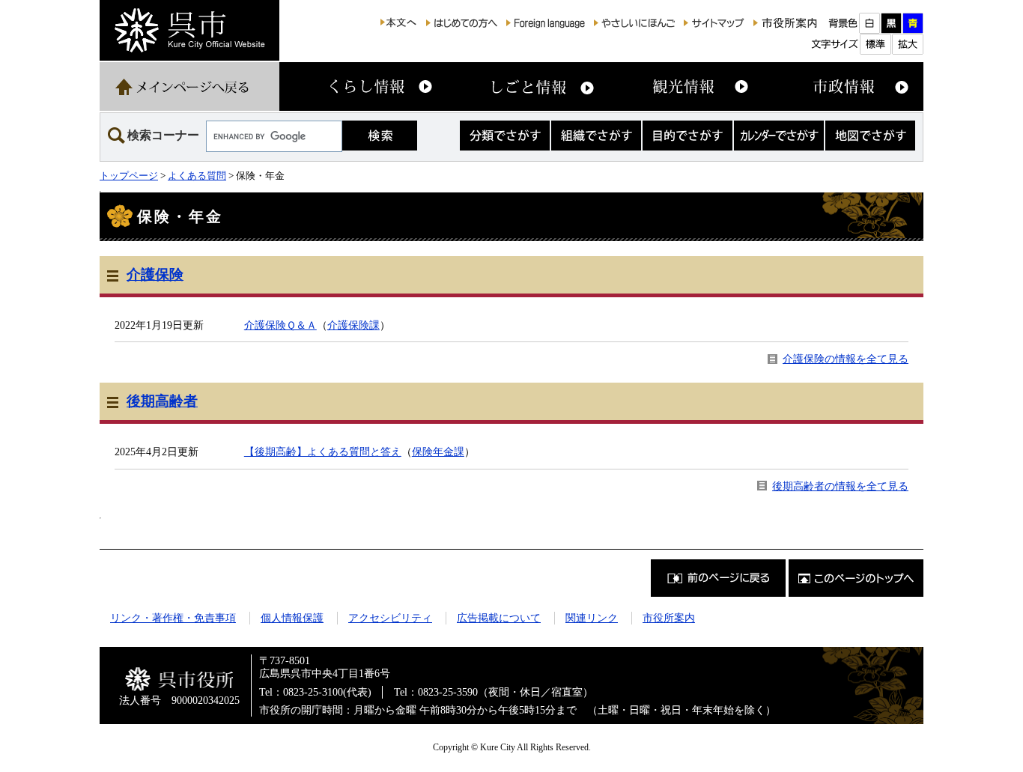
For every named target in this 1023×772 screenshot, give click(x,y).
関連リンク (591, 618)
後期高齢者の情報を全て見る (840, 486)
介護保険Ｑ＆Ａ (280, 325)
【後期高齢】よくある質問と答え (322, 452)
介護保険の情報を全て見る (845, 359)
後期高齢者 (162, 401)
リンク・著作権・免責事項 (173, 618)
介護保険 (155, 274)
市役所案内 (669, 618)
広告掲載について (499, 618)
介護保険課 (353, 325)
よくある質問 (197, 175)
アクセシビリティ (390, 618)
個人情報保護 (292, 618)
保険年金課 (438, 452)
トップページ (129, 175)
